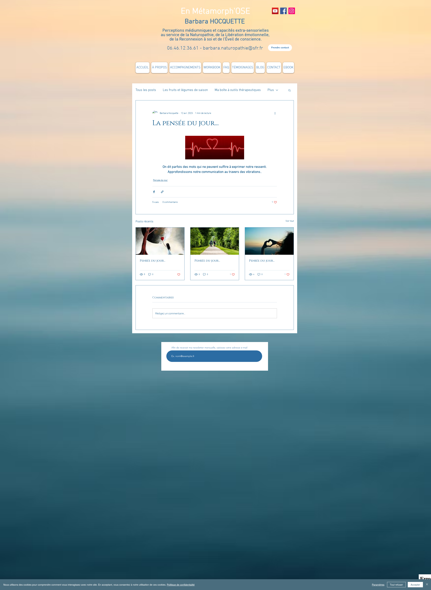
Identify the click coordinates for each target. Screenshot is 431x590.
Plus (271, 90)
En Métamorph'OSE (215, 11)
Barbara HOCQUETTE (215, 22)
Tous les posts (146, 90)
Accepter (415, 584)
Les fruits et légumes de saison (185, 90)
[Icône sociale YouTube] (275, 11)
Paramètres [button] (378, 584)
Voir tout (290, 221)
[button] (289, 90)
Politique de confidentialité (181, 584)
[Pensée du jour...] (160, 241)
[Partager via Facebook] (154, 191)
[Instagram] (291, 11)
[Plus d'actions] (275, 113)
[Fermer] (427, 584)
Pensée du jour (160, 180)
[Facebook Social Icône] (283, 11)
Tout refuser (396, 584)
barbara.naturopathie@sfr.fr (233, 48)
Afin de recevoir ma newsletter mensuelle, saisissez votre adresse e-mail (209, 347)
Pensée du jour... (152, 261)
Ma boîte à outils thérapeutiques (238, 90)
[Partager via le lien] (162, 191)
